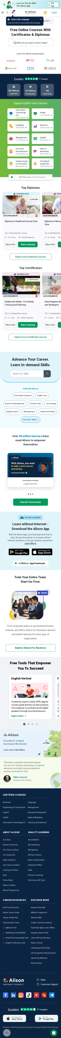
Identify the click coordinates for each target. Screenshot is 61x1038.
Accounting (51, 404)
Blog (5, 875)
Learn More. (31, 543)
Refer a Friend (36, 943)
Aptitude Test (11, 928)
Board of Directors (10, 845)
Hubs (30, 870)
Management (29, 412)
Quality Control (12, 412)
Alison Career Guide (11, 913)
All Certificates (34, 845)
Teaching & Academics (37, 822)
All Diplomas (33, 850)
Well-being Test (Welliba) (16, 933)
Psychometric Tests (11, 923)
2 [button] (30, 494)
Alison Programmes (11, 890)
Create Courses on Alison (41, 923)
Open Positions (9, 860)
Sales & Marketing (35, 817)
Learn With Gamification (40, 938)
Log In (54, 12)
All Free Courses (34, 855)
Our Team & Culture (11, 850)
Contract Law (35, 404)
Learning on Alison (10, 870)
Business (7, 802)
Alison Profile (36, 918)
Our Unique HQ (9, 855)
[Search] (6, 10)
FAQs (43, 980)
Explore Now (17, 716)
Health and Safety (47, 412)
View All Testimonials (30, 502)
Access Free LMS (38, 907)
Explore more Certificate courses (31, 337)
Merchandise (36, 963)
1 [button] (28, 494)
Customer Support (49, 984)
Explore (2, 12)
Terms (23, 1027)
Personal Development (37, 812)
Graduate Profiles (35, 865)
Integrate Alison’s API (39, 933)
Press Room (8, 880)
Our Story (7, 840)
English (6, 812)
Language (32, 802)
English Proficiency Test (15, 943)
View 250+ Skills (29, 420)
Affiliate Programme (39, 913)
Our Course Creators (11, 865)
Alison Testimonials (36, 860)
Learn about (14, 750)
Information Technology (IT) (14, 822)
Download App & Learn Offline (43, 928)
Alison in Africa (9, 885)
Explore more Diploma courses (30, 257)
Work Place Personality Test (17, 938)
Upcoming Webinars (39, 958)
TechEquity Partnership (40, 948)
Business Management (14, 404)
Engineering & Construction (14, 807)
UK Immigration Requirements (43, 953)
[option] (21, 222)
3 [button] (32, 494)
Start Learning (28, 244)
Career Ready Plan (10, 918)
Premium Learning (35, 875)
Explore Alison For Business (30, 647)
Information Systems (23, 396)
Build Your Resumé (11, 907)
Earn (47, 21)
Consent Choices (33, 1027)
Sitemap (54, 1027)
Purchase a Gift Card (36, 880)
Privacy (18, 1027)
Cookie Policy (45, 1027)
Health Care (42, 396)
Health (5, 817)
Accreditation (33, 840)
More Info (10, 244)
